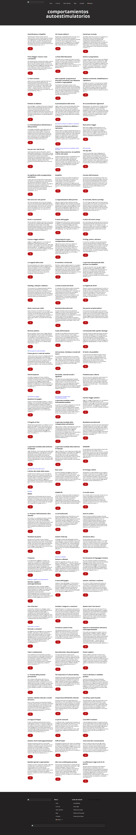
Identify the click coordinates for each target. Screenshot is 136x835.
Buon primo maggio (89, 125)
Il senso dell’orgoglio (62, 219)
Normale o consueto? (35, 629)
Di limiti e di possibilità (90, 352)
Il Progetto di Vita (33, 422)
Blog (75, 3)
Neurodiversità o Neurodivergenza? (67, 652)
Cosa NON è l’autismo (90, 720)
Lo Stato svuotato (33, 78)
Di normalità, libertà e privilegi (93, 200)
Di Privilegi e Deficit (89, 470)
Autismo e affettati (61, 559)
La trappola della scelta (35, 262)
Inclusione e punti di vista (63, 628)
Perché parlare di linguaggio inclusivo (95, 558)
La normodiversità (61, 514)
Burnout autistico (33, 331)
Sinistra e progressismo (90, 57)
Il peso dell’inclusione (62, 331)
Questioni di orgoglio (35, 399)
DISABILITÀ (58, 492)
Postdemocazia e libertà (91, 375)
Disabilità (58, 175)
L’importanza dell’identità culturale (67, 698)
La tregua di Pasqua (34, 720)
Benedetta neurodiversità (91, 422)
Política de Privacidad (78, 813)
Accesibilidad (76, 803)
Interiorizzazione (33, 375)
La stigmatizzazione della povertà (66, 200)
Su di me (58, 3)
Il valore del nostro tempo (91, 219)
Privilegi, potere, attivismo (92, 239)
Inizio (51, 3)
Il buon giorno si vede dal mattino (39, 353)
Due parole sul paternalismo (92, 308)
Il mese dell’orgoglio (62, 580)
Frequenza (31, 558)
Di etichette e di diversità (63, 262)
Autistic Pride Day (61, 537)
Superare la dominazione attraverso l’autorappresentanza (95, 628)
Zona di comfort (88, 514)
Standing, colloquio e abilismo (38, 286)
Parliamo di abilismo (34, 104)
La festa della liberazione (63, 57)
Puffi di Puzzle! (60, 741)
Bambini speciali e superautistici (38, 762)
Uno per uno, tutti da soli (36, 149)
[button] (90, 3)
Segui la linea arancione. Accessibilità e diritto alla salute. (67, 153)
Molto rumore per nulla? (36, 308)
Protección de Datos (78, 816)
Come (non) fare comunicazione (93, 741)
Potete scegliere (88, 652)
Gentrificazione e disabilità (36, 34)
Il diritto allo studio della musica (38, 471)
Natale (30, 494)
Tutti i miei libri (67, 3)
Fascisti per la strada (90, 34)
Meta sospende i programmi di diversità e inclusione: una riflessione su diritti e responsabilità (67, 80)
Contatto (82, 3)
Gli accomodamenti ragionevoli (93, 104)
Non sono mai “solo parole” (37, 200)
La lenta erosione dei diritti (64, 286)
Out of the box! (33, 606)
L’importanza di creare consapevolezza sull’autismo (64, 240)
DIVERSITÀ (86, 447)
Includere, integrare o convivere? (66, 606)
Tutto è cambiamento (35, 652)
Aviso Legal (76, 806)
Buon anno (58, 470)
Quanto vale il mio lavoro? (91, 606)
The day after (87, 151)
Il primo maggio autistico (36, 239)
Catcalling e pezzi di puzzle (91, 698)
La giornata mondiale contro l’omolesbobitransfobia (64, 401)
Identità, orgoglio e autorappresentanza (34, 583)
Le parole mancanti (61, 720)
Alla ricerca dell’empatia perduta (66, 762)
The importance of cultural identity (67, 675)
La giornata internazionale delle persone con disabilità (93, 263)
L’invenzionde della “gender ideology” (95, 331)
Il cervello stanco (88, 492)
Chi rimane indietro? (62, 34)
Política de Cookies (78, 809)
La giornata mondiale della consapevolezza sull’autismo (64, 423)
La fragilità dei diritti (90, 286)
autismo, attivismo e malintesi (93, 580)
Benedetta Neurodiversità (64, 308)
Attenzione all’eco (89, 537)
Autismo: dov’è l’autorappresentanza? (40, 741)
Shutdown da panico (34, 537)
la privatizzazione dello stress (65, 104)
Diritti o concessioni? (35, 219)
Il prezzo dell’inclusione (90, 175)
